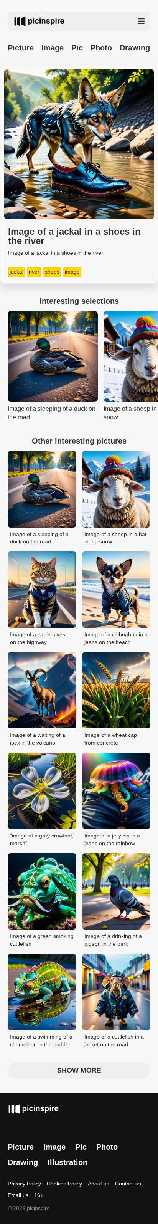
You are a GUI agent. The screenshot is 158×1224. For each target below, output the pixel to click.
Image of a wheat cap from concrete (110, 739)
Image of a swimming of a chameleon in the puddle (41, 1040)
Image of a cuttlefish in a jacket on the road (114, 1040)
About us (98, 1183)
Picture (21, 48)
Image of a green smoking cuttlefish (42, 940)
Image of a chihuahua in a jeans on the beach (116, 638)
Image (52, 48)
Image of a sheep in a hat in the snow (115, 538)
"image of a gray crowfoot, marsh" (42, 839)
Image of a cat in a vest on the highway (38, 638)
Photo (101, 48)
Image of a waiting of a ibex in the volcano (37, 739)
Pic (77, 48)
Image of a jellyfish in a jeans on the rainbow (112, 839)
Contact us (128, 1183)
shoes (52, 272)
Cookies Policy (64, 1183)
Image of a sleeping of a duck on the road (39, 538)
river (34, 272)
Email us (18, 1195)
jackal (16, 272)
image (72, 272)
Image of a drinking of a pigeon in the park (113, 940)
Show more (79, 1070)
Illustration (67, 1162)
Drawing (135, 48)
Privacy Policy (24, 1183)
